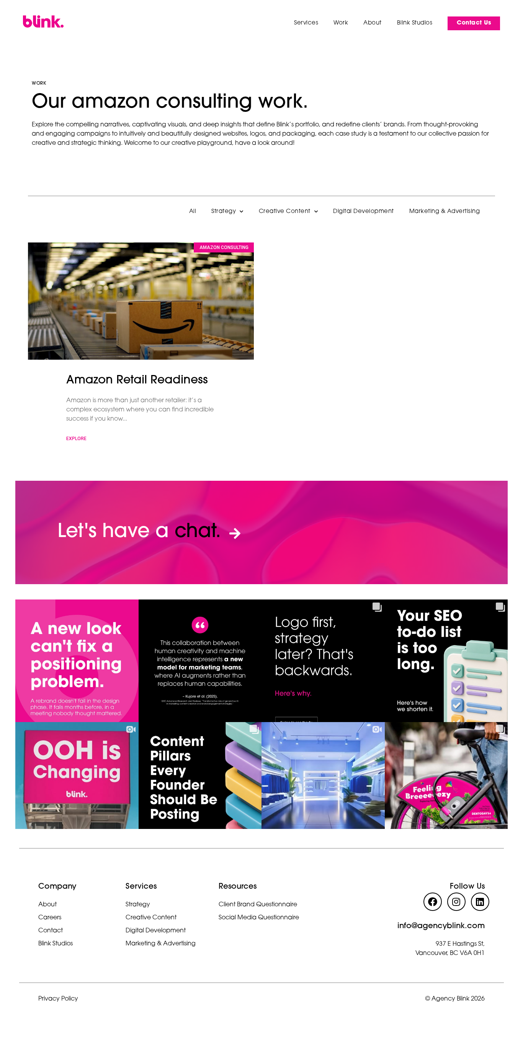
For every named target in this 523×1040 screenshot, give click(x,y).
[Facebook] (432, 902)
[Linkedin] (480, 902)
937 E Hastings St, (460, 944)
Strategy (223, 212)
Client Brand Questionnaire (258, 905)
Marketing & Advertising (444, 212)
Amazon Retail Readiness (137, 381)
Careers (49, 918)
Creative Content (285, 212)
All (192, 212)
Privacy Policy (58, 999)
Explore (76, 438)
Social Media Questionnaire (259, 918)
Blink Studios (55, 944)
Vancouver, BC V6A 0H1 (450, 953)
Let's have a (139, 532)
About (47, 905)
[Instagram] (456, 902)
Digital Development (363, 212)
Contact (50, 931)
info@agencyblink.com (441, 926)
